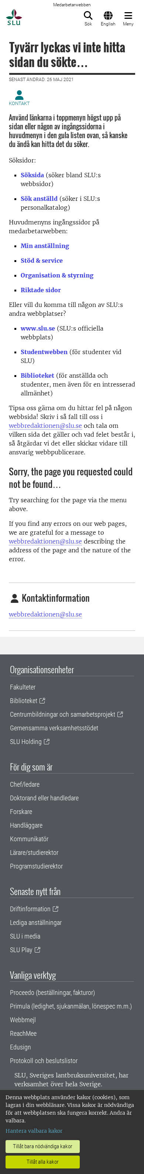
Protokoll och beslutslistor (44, 1061)
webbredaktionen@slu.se (45, 425)
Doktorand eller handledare (44, 798)
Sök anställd (39, 198)
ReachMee (23, 1033)
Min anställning (45, 245)
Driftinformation (30, 909)
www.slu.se (38, 328)
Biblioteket (37, 375)
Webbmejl (23, 1020)
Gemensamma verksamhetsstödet (54, 728)
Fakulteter (22, 687)
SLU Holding (26, 741)
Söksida (32, 175)
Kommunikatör (29, 839)
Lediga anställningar (36, 922)
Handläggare (26, 825)
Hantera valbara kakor (34, 1131)
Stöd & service (42, 260)
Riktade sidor (41, 290)
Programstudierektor (36, 866)
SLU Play (21, 950)
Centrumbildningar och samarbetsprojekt (62, 714)
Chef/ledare (25, 784)
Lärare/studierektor (34, 852)
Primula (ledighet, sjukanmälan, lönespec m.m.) (71, 1006)
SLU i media (25, 936)
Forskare (21, 811)
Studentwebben (44, 352)
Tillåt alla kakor (43, 1162)
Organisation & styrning (57, 275)
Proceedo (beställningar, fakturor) (52, 992)
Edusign (20, 1047)
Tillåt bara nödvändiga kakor (42, 1146)
